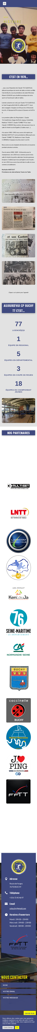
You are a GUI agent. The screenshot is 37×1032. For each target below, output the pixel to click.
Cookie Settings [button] (8, 1027)
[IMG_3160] (18, 229)
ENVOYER (30, 1013)
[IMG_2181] (18, 284)
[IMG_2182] (18, 202)
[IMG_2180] (18, 257)
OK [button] (17, 1027)
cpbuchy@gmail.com (18, 908)
